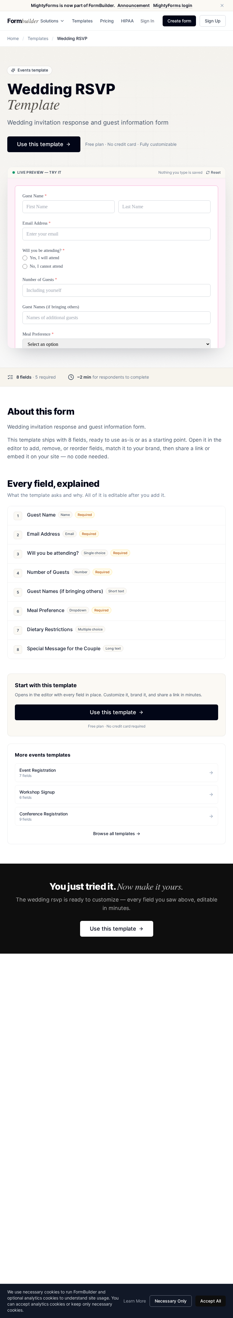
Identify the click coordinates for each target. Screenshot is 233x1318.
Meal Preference (38, 334)
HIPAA (127, 20)
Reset (216, 172)
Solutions (49, 20)
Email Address (36, 223)
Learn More (134, 1300)
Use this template (40, 144)
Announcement (133, 5)
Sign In (147, 20)
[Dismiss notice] (222, 5)
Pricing (107, 20)
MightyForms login (172, 5)
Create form (179, 20)
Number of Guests (39, 279)
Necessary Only (171, 1300)
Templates (82, 20)
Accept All (210, 1300)
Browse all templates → (116, 833)
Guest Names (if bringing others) (50, 307)
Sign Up (213, 20)
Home (13, 38)
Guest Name (34, 196)
